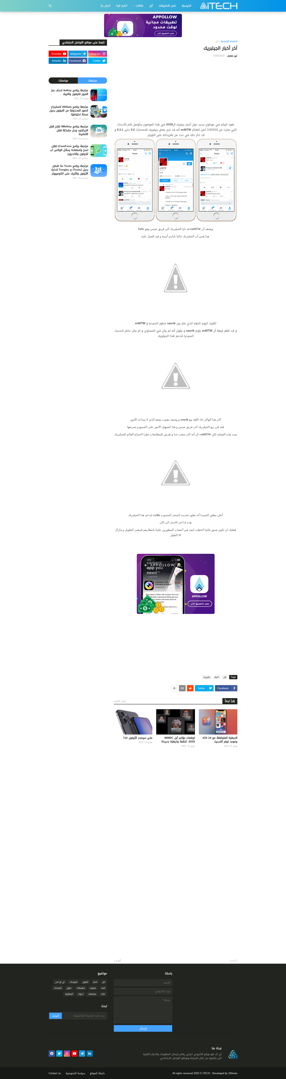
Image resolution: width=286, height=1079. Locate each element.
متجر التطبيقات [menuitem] (167, 5)
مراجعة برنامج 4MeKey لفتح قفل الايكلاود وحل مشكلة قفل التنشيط (68, 130)
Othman (232, 1073)
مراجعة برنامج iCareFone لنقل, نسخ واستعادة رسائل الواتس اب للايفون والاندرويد (69, 150)
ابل (217, 41)
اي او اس (60, 982)
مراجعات (92, 80)
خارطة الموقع (97, 1073)
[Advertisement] (175, 90)
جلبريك (206, 677)
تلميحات (58, 988)
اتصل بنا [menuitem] (105, 5)
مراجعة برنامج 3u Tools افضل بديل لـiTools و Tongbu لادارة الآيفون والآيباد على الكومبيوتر (69, 170)
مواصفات (63, 80)
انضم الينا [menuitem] (121, 5)
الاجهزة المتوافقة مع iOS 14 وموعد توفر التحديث (220, 740)
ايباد (103, 988)
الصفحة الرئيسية (229, 41)
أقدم (118, 961)
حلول (69, 988)
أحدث (232, 961)
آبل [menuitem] (151, 5)
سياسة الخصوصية (75, 1073)
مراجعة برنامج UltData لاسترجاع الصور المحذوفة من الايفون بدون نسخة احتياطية (68, 111)
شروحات (73, 982)
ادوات (80, 994)
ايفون (85, 982)
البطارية (69, 994)
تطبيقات (80, 988)
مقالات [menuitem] (139, 5)
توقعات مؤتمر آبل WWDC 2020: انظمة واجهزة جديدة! (178, 740)
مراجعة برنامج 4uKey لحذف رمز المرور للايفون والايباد (69, 92)
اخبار (216, 677)
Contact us (55, 1073)
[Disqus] (175, 801)
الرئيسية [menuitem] (186, 5)
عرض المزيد (120, 701)
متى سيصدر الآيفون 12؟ (137, 738)
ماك (103, 994)
